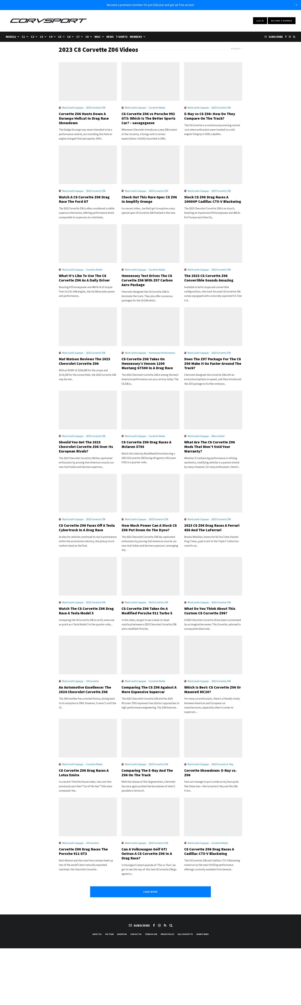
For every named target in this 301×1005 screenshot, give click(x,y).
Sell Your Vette (185, 934)
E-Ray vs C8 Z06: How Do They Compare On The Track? (209, 116)
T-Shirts (122, 37)
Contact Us (135, 934)
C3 (41, 37)
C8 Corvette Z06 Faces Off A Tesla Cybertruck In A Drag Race (87, 527)
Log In (260, 20)
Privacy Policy (167, 934)
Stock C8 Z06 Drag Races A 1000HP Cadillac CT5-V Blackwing (212, 199)
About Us (96, 934)
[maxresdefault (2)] (150, 81)
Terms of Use (151, 934)
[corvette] (213, 817)
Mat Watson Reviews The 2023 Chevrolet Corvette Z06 (84, 361)
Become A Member (281, 20)
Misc (98, 37)
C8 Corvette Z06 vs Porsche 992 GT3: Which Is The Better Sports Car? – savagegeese (148, 118)
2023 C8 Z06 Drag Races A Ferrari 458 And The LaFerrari (212, 527)
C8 (87, 37)
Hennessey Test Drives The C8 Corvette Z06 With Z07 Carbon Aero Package (147, 280)
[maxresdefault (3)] (213, 81)
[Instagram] (290, 36)
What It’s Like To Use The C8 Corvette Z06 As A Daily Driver (84, 278)
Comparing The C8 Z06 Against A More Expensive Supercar (149, 689)
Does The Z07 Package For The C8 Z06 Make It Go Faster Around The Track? (212, 363)
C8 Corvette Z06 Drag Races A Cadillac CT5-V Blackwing (209, 851)
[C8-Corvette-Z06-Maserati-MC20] (213, 655)
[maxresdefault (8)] (150, 576)
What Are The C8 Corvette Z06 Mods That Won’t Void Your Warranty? (209, 446)
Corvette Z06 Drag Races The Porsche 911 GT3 (83, 851)
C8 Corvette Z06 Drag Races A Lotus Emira (84, 772)
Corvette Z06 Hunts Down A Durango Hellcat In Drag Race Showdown (84, 118)
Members (136, 37)
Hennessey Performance (162, 352)
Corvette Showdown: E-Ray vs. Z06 (210, 772)
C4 (50, 37)
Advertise (122, 934)
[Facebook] (286, 36)
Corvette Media (157, 107)
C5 (59, 37)
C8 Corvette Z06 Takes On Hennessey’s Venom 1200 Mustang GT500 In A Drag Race (147, 363)
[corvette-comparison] (213, 738)
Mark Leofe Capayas (72, 107)
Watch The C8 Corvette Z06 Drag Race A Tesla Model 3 (86, 610)
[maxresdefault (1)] (213, 164)
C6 (69, 37)
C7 (78, 37)
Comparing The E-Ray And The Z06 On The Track (147, 772)
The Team (109, 934)
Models (11, 37)
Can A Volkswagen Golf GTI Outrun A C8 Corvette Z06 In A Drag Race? (146, 853)
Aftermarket (218, 436)
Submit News (202, 934)
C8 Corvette (92, 681)
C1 (23, 37)
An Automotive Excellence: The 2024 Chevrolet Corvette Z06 (85, 689)
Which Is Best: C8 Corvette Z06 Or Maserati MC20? (212, 689)
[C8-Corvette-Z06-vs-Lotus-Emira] (88, 738)
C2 (32, 37)
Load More (150, 891)
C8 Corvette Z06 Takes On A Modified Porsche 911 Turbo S (146, 610)
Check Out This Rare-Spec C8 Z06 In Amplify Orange (149, 199)
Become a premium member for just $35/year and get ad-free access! (150, 5)
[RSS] (165, 925)
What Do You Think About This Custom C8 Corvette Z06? (209, 610)
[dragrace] (88, 81)
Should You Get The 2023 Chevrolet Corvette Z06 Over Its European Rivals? (86, 446)
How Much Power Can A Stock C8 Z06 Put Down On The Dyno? (149, 527)
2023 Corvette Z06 (96, 107)
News (110, 37)
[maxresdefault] (213, 410)
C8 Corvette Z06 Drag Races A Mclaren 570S (146, 444)
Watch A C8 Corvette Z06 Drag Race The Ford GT (84, 199)
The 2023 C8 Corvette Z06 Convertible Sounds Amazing (208, 278)
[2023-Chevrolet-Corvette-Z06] (150, 164)
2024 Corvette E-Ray (222, 764)
